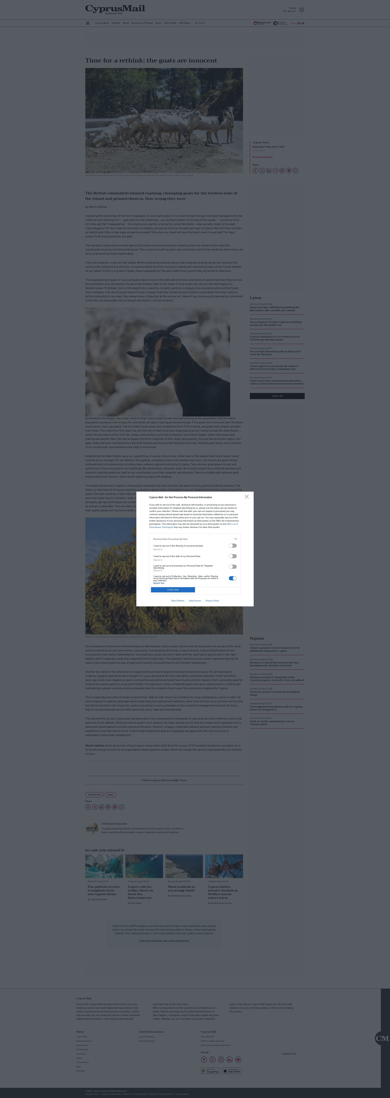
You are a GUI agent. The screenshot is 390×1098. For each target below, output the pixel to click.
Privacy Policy (212, 600)
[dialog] (195, 549)
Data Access (195, 600)
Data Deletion (177, 600)
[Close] (248, 497)
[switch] (233, 546)
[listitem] (195, 539)
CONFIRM (173, 590)
